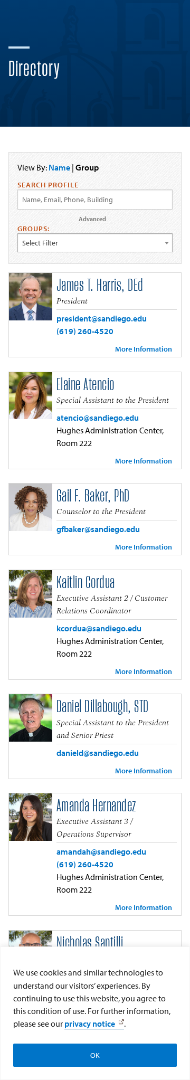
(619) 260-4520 (84, 331)
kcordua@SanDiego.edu (98, 628)
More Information (143, 349)
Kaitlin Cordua (85, 582)
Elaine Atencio (85, 384)
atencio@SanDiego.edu (97, 417)
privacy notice (89, 1023)
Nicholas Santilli (90, 943)
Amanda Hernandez (96, 806)
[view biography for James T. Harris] (30, 296)
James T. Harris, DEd (100, 285)
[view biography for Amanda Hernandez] (30, 817)
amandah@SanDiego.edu (101, 851)
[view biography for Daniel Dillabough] (30, 718)
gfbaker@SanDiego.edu (98, 529)
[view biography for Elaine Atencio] (30, 396)
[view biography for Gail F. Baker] (30, 507)
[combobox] (95, 242)
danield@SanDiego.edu (97, 752)
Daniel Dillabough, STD (102, 706)
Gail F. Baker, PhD (93, 496)
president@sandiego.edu (101, 318)
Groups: (33, 228)
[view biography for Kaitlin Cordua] (30, 594)
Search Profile (48, 185)
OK (95, 1055)
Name (59, 167)
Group (87, 167)
